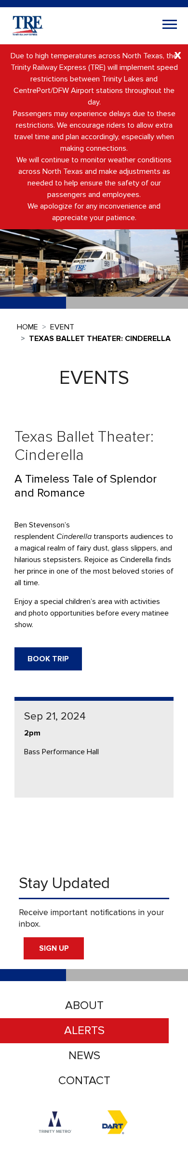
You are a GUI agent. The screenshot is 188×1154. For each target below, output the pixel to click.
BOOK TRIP (48, 659)
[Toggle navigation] (169, 25)
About (84, 1005)
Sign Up (54, 948)
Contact (84, 1081)
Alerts (84, 1030)
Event (62, 327)
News (84, 1055)
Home (27, 327)
